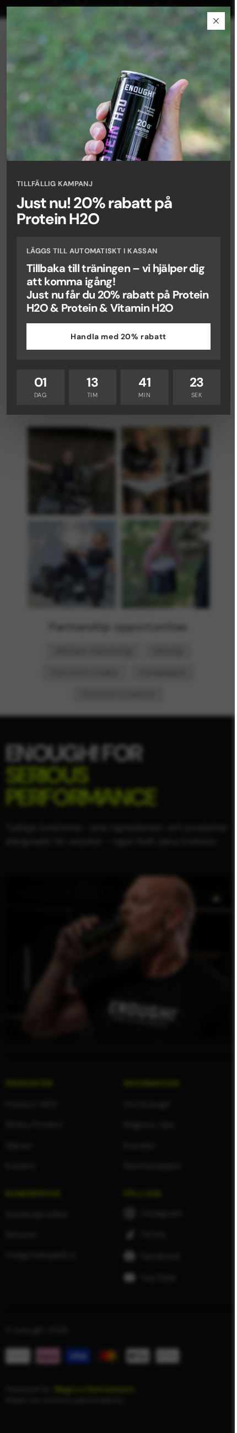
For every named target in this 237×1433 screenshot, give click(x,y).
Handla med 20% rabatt (118, 336)
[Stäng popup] (216, 21)
